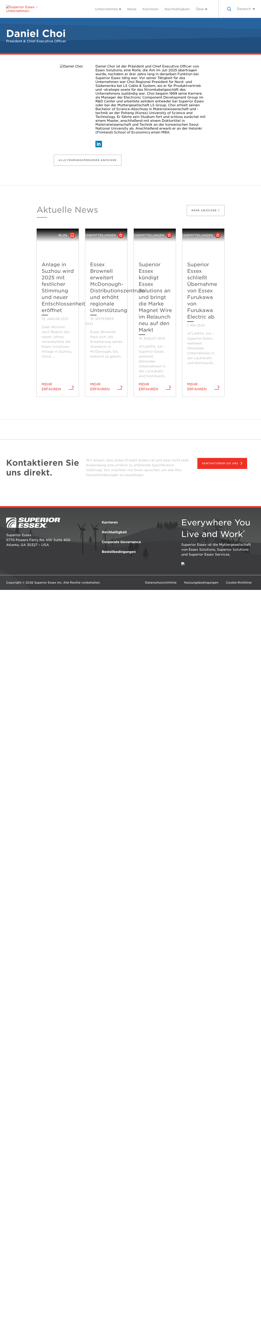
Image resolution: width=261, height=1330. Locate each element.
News (131, 9)
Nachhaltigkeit (177, 9)
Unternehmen (106, 9)
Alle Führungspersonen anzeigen (88, 160)
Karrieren (150, 9)
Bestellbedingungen (119, 552)
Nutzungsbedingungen (201, 582)
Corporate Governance (121, 542)
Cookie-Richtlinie (239, 582)
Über (200, 9)
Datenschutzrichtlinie (161, 582)
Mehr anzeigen (204, 210)
